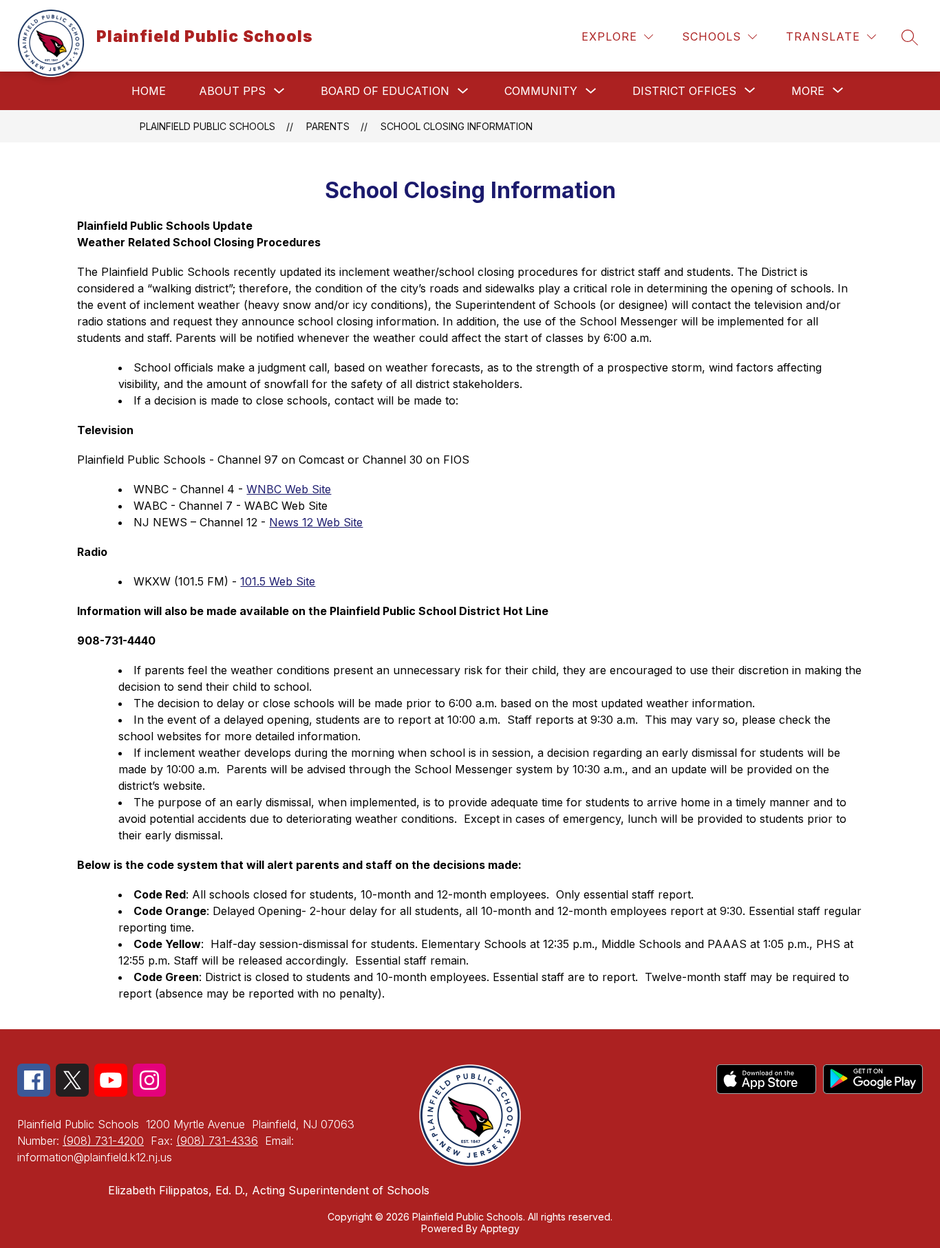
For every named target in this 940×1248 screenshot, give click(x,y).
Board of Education (385, 91)
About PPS (232, 91)
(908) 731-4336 (217, 1141)
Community (540, 91)
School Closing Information (457, 126)
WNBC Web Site (288, 489)
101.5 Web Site (277, 581)
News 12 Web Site (316, 522)
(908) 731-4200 (103, 1141)
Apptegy (500, 1228)
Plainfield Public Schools (207, 126)
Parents (328, 126)
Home (148, 91)
